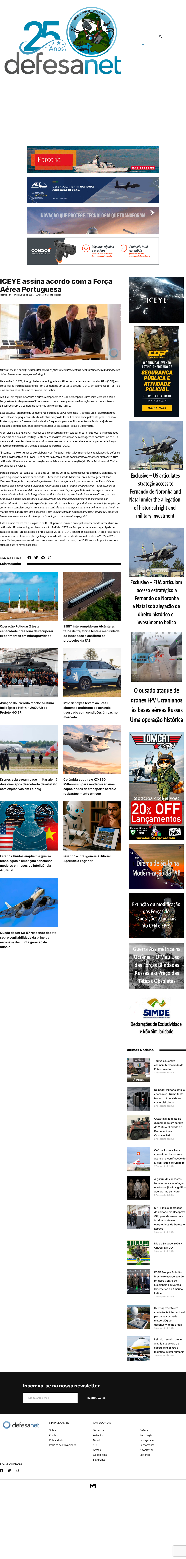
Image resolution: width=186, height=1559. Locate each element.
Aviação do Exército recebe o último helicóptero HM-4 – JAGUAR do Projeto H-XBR (27, 707)
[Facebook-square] (1, 1470)
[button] (160, 36)
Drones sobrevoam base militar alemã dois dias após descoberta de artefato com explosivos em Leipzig (28, 784)
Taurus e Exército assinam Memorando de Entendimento (168, 1065)
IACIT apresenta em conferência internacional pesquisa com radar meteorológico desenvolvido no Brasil (169, 1316)
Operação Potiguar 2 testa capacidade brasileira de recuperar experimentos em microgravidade (26, 631)
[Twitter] (9, 1470)
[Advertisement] (93, 104)
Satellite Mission (53, 295)
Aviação (40, 295)
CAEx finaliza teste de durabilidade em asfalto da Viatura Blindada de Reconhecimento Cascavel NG (168, 1127)
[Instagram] (17, 1470)
